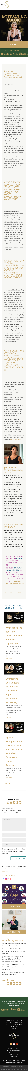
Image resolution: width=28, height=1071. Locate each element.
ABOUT (14, 1028)
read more (9, 658)
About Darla (14, 1056)
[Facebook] (8, 802)
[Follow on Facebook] (11, 1044)
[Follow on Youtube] (17, 1044)
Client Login (7, 1060)
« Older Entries (8, 784)
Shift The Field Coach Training (14, 1024)
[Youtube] (9, 879)
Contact (19, 1062)
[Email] (20, 802)
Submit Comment (18, 858)
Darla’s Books (14, 1054)
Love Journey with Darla (14, 1050)
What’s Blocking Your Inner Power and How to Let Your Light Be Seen (14, 635)
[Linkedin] (17, 802)
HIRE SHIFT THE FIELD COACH (14, 1022)
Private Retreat (14, 1052)
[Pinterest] (14, 802)
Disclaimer (16, 1060)
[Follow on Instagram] (14, 1044)
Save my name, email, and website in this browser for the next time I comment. (14, 851)
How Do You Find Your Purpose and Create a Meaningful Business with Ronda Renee (13, 967)
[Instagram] (11, 802)
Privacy (13, 1062)
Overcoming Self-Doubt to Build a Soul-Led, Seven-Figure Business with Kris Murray (13, 691)
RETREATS (14, 1026)
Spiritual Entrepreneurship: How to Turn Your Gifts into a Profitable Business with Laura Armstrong (13, 959)
